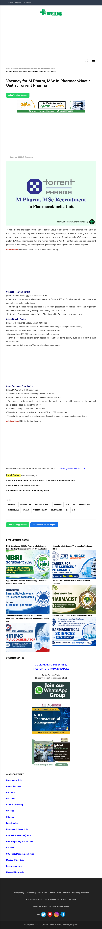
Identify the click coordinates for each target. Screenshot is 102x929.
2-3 (73, 510)
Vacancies (27, 3)
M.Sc (67, 504)
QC (74, 504)
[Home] (51, 12)
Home (8, 69)
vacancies (12, 504)
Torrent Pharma (40, 510)
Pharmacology (85, 504)
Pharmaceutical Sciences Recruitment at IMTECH (72, 615)
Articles (10, 3)
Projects (18, 3)
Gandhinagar (13, 510)
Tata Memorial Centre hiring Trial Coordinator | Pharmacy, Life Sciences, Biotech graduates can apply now (27, 618)
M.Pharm (58, 504)
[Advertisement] (51, 36)
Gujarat (26, 510)
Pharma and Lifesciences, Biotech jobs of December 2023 (32, 69)
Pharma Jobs (25, 504)
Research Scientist (42, 504)
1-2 (67, 510)
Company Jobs (56, 510)
